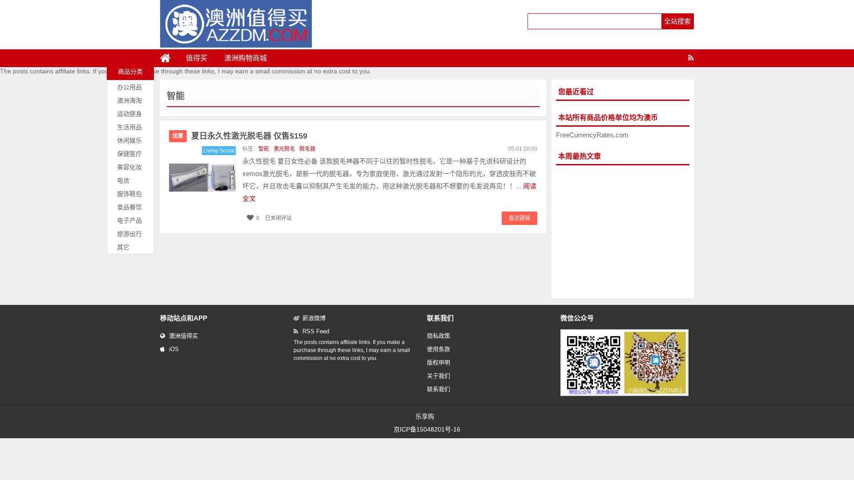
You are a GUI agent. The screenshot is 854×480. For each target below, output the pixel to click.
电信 (123, 180)
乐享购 (424, 416)
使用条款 (438, 349)
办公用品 (129, 87)
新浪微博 (314, 318)
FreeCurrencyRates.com (592, 135)
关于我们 (438, 375)
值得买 (196, 58)
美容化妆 (129, 167)
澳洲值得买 (183, 335)
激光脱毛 (284, 149)
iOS (174, 349)
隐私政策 (438, 335)
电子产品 (129, 220)
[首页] (169, 58)
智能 (263, 149)
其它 (123, 247)
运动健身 (129, 113)
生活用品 (129, 127)
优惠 (178, 136)
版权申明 (438, 362)
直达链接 (519, 218)
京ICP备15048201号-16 (427, 429)
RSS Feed (315, 331)
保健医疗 (129, 153)
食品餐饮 (129, 207)
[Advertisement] (622, 232)
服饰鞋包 (129, 193)
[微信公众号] (624, 394)
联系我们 (438, 389)
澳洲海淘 (129, 100)
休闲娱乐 (129, 140)
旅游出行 (129, 233)
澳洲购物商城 (245, 58)
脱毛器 (307, 149)
